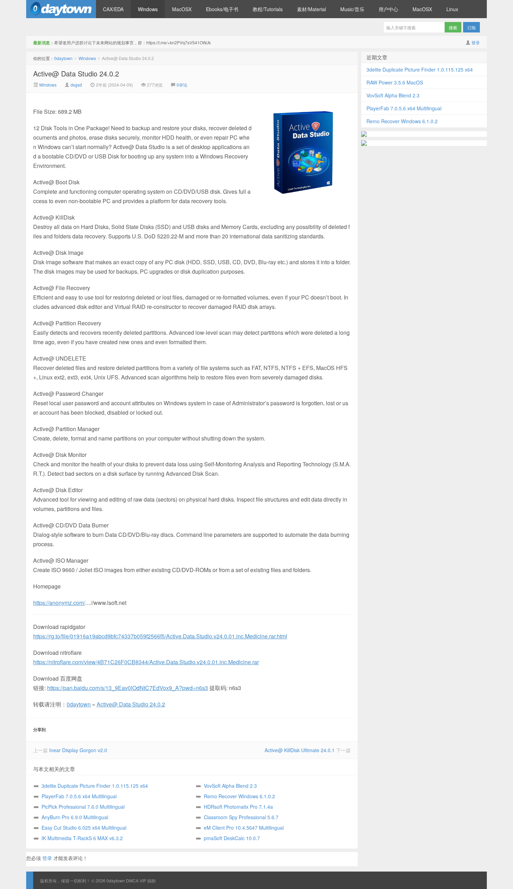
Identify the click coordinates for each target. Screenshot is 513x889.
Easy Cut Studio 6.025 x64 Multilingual (84, 827)
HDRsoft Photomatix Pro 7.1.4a (238, 806)
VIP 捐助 (148, 880)
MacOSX (182, 9)
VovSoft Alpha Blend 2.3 (230, 785)
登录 (475, 42)
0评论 (182, 85)
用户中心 (388, 9)
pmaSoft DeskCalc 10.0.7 (232, 838)
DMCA (132, 880)
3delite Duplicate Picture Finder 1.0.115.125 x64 (95, 785)
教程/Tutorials (268, 9)
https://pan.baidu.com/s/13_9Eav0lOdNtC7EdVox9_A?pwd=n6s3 (127, 688)
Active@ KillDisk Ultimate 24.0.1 (300, 750)
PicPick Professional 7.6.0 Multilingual (83, 806)
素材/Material (311, 9)
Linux (452, 9)
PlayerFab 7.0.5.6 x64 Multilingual (79, 796)
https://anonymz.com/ (59, 603)
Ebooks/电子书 (222, 9)
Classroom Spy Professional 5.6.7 (241, 817)
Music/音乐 (352, 9)
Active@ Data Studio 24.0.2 (76, 73)
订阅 (471, 27)
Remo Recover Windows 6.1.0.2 (239, 796)
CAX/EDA (113, 9)
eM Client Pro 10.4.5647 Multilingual (244, 827)
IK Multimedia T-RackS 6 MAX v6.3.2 (82, 838)
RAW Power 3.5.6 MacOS (394, 82)
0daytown (61, 9)
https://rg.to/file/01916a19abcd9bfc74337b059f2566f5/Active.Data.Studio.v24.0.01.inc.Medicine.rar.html (160, 636)
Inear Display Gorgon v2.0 (78, 750)
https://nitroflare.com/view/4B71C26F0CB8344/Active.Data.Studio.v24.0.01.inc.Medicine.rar (146, 662)
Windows (148, 9)
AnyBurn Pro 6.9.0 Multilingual (75, 817)
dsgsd (76, 85)
